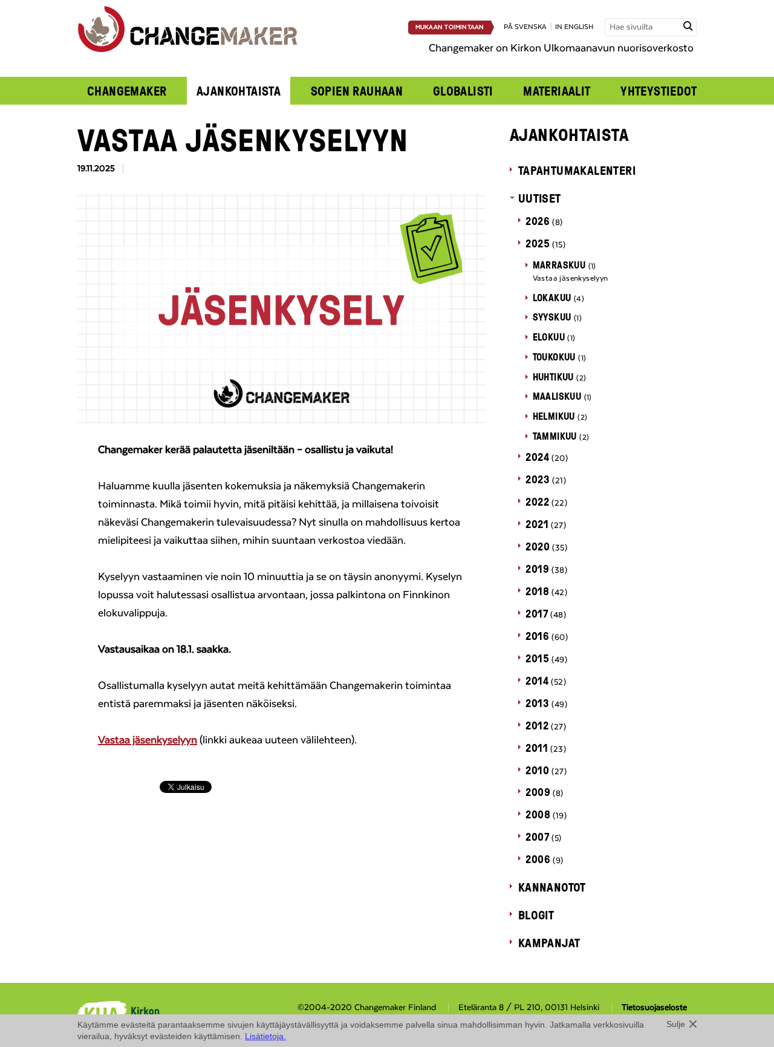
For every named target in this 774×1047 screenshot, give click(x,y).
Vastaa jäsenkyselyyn (147, 740)
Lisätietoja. (265, 1036)
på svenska (525, 27)
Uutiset (539, 197)
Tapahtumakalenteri (577, 169)
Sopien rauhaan (357, 90)
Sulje (675, 1024)
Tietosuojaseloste (654, 1008)
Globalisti (463, 90)
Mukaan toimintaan (449, 27)
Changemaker (127, 90)
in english (574, 27)
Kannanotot (552, 886)
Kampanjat (549, 942)
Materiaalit (557, 90)
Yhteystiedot (658, 90)
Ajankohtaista (239, 90)
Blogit (536, 914)
